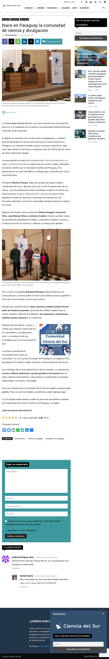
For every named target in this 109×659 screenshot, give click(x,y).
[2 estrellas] (6, 417)
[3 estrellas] (9, 417)
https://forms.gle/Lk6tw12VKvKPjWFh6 (38, 582)
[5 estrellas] (15, 417)
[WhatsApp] (18, 41)
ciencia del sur (19, 438)
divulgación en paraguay (55, 438)
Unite (74, 8)
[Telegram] (37, 41)
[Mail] (95, 2)
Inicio (4, 15)
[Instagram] (86, 2)
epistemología (57, 193)
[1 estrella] (3, 417)
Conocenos (52, 8)
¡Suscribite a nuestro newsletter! (21, 530)
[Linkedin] (91, 2)
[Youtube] (105, 2)
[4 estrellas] (12, 417)
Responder (16, 568)
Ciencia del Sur (11, 35)
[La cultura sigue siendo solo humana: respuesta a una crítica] (80, 98)
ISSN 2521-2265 (69, 2)
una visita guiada (20, 358)
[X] (100, 2)
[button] (103, 8)
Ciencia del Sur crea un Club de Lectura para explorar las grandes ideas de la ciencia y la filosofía (96, 117)
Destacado (24, 19)
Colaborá (65, 8)
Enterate (29, 8)
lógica (21, 193)
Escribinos (84, 8)
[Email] (31, 41)
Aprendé (40, 8)
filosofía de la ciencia (37, 193)
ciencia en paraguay (35, 438)
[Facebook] (81, 2)
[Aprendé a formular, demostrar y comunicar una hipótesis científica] (80, 133)
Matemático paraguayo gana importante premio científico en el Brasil (89, 57)
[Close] (103, 613)
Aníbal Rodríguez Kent (23, 557)
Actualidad (22, 15)
